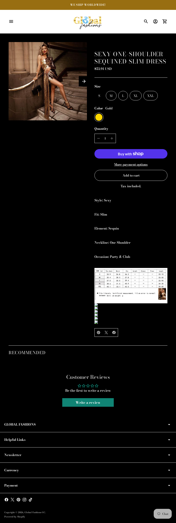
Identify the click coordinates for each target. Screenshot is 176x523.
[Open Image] (48, 81)
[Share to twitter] (106, 332)
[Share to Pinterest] (98, 332)
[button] (84, 81)
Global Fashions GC (34, 512)
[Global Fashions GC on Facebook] (6, 499)
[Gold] (98, 117)
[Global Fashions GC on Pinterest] (18, 499)
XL (136, 95)
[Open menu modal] (11, 21)
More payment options (131, 164)
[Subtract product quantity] (98, 138)
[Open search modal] (146, 21)
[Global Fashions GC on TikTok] (30, 499)
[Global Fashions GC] (88, 21)
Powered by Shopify (14, 516)
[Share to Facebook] (114, 332)
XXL (150, 95)
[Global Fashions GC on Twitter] (12, 499)
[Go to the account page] (155, 21)
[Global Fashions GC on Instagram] (24, 499)
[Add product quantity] (112, 138)
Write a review (88, 402)
